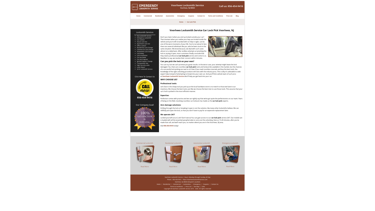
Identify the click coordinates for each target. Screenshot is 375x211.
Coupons (191, 16)
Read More (145, 166)
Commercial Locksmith (144, 143)
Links (203, 186)
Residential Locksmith (173, 143)
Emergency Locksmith (230, 143)
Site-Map (196, 186)
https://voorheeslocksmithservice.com (195, 179)
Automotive (170, 16)
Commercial (148, 16)
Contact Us (201, 16)
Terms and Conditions (215, 16)
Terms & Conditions (176, 186)
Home (138, 16)
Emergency (181, 16)
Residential (159, 16)
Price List (229, 16)
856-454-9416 (235, 6)
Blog (237, 16)
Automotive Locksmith (202, 143)
